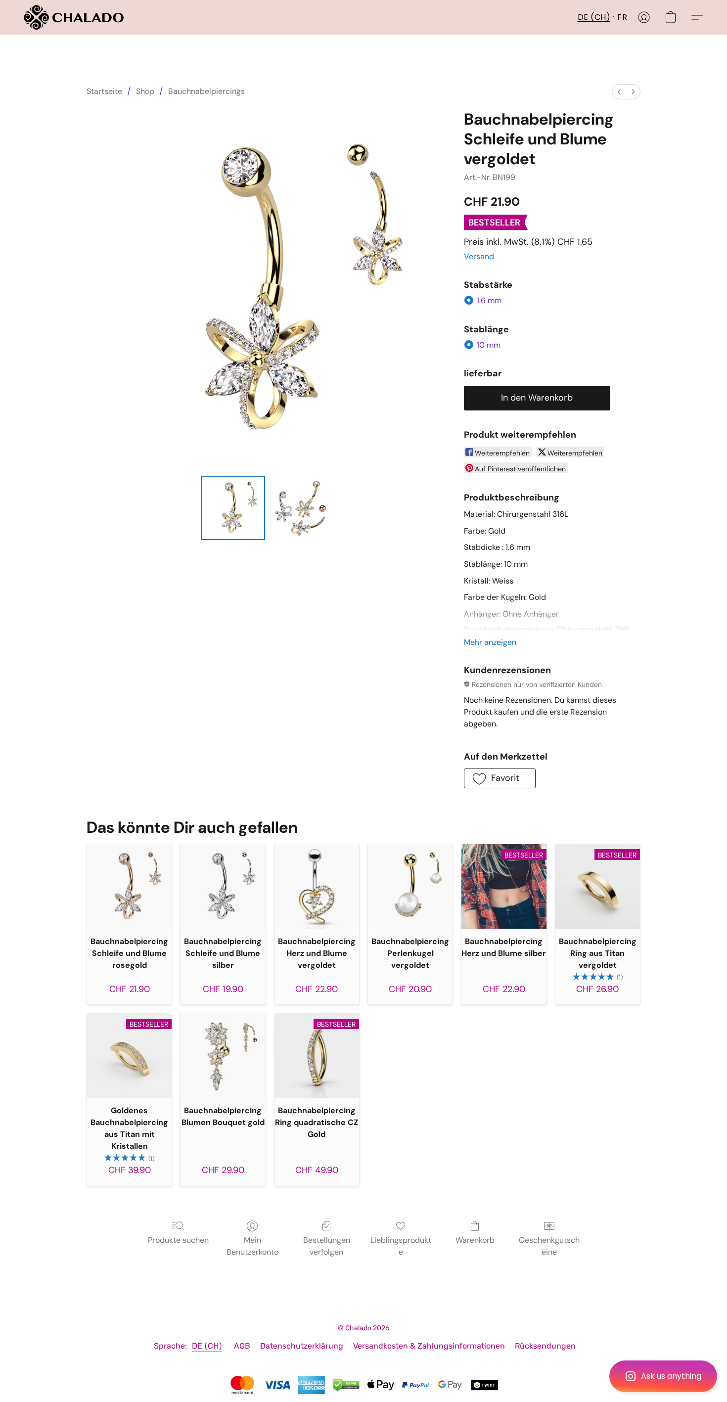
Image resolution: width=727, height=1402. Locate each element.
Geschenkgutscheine (549, 1246)
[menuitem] (619, 92)
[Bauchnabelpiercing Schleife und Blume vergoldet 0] (233, 508)
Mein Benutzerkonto (252, 1246)
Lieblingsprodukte (400, 1246)
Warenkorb (475, 1240)
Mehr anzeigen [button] (490, 642)
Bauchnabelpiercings (206, 91)
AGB (242, 1346)
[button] (663, 1376)
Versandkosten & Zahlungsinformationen (429, 1346)
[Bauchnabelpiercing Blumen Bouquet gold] (223, 1055)
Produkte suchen (178, 1240)
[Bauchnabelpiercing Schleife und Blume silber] (223, 886)
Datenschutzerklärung (301, 1346)
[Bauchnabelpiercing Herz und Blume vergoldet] (316, 886)
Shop (145, 91)
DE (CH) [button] (594, 17)
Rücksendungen (545, 1346)
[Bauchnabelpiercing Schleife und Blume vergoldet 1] (301, 508)
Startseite (104, 91)
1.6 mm (489, 300)
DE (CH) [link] (207, 1346)
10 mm (488, 345)
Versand (479, 256)
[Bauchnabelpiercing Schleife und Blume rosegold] (129, 886)
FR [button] (622, 17)
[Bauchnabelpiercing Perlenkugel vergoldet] (410, 886)
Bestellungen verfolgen (326, 1246)
